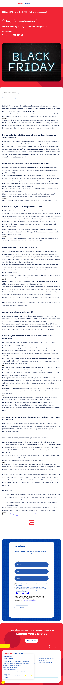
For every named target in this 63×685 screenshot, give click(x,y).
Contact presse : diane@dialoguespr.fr (45, 661)
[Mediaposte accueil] (24, 3)
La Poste (22, 679)
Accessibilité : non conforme (47, 658)
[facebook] (18, 34)
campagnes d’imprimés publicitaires (22, 494)
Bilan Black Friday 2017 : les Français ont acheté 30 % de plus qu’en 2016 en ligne (20, 513)
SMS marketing (43, 494)
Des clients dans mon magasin (34, 497)
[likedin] (14, 34)
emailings (55, 494)
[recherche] (59, 4)
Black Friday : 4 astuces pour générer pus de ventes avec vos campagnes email (20, 515)
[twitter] (22, 34)
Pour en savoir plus (22, 593)
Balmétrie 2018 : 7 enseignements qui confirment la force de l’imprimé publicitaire (20, 514)
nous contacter (9, 98)
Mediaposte (7, 12)
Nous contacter (31, 640)
